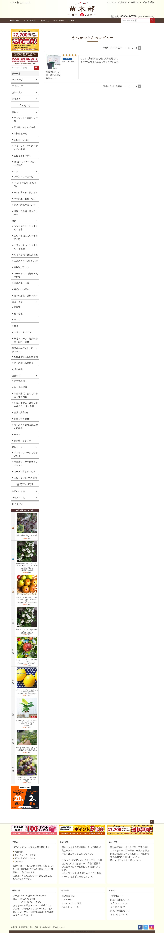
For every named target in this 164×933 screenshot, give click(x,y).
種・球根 (18, 313)
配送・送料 (64, 842)
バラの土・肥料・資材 (25, 199)
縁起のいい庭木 (21, 289)
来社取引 (15, 21)
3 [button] (136, 48)
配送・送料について (120, 899)
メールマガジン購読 (71, 903)
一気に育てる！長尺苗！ (26, 192)
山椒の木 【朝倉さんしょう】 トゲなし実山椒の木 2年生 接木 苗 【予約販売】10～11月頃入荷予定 (27, 748)
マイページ (59, 21)
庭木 (14, 221)
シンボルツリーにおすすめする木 (26, 228)
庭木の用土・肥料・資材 (26, 295)
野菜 (16, 326)
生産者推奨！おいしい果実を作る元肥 (26, 395)
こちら (73, 854)
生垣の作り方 (18, 491)
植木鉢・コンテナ (22, 441)
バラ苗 (15, 171)
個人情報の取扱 (45, 927)
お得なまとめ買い (22, 155)
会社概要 (14, 927)
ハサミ (17, 434)
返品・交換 (113, 842)
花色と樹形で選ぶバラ (25, 205)
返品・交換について (120, 911)
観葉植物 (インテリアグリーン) (22, 350)
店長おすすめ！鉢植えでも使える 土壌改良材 (26, 404)
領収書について (117, 907)
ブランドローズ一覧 (23, 177)
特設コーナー (18, 447)
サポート (112, 890)
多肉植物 (18, 369)
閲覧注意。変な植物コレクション (26, 463)
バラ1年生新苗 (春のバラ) (25, 184)
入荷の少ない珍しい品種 (26, 261)
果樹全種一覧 (20, 133)
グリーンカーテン (22, 332)
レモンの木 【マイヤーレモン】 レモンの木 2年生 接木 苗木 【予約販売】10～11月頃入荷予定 (27, 691)
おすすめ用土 (20, 381)
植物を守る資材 (21, 419)
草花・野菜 (17, 302)
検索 (152, 20)
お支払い (15, 842)
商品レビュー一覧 (70, 907)
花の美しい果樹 (21, 140)
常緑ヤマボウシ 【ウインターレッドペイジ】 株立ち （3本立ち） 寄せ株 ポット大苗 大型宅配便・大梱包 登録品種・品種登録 (27, 567)
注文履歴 (16, 99)
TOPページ (17, 80)
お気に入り (45, 21)
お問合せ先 (16, 890)
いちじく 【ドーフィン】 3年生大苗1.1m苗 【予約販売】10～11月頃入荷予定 (26, 661)
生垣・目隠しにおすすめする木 (26, 237)
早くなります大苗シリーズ (26, 119)
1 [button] (129, 48)
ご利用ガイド (135, 2)
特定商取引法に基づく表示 (28, 927)
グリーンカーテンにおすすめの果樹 (26, 148)
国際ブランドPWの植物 (25, 478)
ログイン (112, 2)
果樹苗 (15, 112)
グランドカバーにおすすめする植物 (26, 247)
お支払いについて (119, 903)
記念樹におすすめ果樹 (25, 127)
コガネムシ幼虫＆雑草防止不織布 (26, 427)
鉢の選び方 (17, 504)
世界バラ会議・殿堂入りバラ (26, 213)
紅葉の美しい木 (21, 283)
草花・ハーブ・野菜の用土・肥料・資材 (26, 340)
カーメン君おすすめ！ (25, 471)
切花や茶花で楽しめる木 (26, 255)
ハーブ (17, 320)
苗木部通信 (149, 2)
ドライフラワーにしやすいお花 (26, 454)
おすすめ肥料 (20, 387)
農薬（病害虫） (21, 412)
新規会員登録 (68, 896)
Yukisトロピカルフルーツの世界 (25, 163)
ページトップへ (152, 822)
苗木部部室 (31, 21)
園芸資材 (16, 376)
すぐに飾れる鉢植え (23, 363)
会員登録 (122, 2)
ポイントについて (119, 914)
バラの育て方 (18, 498)
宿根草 (17, 307)
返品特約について (59, 927)
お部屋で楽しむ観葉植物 (26, 357)
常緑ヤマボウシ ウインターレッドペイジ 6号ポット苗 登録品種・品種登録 (27, 631)
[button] (125, 48)
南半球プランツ (21, 267)
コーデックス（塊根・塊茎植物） (26, 275)
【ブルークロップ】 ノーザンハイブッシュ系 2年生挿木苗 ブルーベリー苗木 (27, 779)
